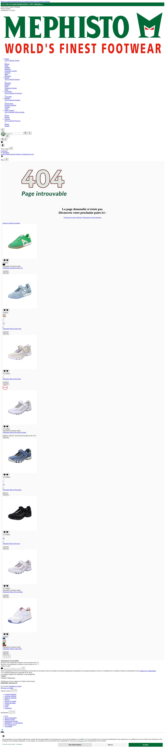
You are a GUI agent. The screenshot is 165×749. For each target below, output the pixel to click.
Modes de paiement (10, 698)
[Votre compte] (3, 145)
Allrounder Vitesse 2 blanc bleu (12, 649)
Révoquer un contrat (7, 688)
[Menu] (3, 130)
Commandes (25, 154)
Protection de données (11, 721)
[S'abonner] (23, 668)
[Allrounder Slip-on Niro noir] (20, 530)
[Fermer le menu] (5, 81)
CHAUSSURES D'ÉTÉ (20, 4)
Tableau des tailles (10, 703)
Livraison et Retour (10, 696)
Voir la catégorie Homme (12, 79)
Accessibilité (8, 726)
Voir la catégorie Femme (12, 60)
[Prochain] (9, 656)
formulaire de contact (15, 686)
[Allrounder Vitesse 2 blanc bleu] (20, 632)
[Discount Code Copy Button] (41, 4)
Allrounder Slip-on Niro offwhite (13, 592)
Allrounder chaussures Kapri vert (13, 268)
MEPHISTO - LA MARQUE (14, 723)
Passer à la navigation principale (40, 1)
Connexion (4, 151)
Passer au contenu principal (9, 1)
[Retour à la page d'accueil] (82, 55)
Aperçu (3, 154)
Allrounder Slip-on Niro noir (11, 543)
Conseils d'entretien (10, 694)
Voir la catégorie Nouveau (12, 121)
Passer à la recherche (24, 1)
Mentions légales (10, 719)
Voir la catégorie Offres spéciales (14, 112)
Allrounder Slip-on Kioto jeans (12, 329)
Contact (7, 705)
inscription (6, 152)
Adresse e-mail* (6, 666)
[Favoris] (2, 143)
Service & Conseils (10, 701)
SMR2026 (37, 4)
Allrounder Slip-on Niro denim (12, 490)
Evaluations (8, 708)
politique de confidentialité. (148, 671)
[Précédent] (4, 656)
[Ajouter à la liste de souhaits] (6, 260)
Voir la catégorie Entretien (12, 100)
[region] (82, 440)
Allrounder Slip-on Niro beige (12, 379)
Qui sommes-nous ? (11, 724)
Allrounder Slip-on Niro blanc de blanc (14, 432)
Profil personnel (10, 154)
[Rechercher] (25, 133)
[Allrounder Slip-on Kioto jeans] (20, 308)
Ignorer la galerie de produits (11, 223)
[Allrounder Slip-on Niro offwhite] (20, 583)
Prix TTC (5, 273)
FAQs (6, 706)
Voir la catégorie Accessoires (13, 93)
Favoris (31, 154)
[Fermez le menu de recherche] (30, 133)
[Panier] (2, 157)
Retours (7, 699)
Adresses (18, 154)
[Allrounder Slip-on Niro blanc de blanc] (20, 424)
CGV (6, 716)
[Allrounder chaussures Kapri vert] (20, 258)
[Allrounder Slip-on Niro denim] (20, 472)
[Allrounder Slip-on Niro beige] (20, 368)
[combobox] (14, 134)
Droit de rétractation (11, 718)
